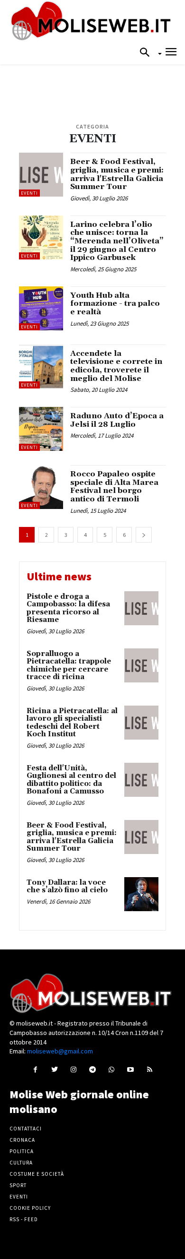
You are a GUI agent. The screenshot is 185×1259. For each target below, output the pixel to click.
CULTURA (21, 1162)
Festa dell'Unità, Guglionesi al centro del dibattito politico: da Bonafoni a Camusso (71, 780)
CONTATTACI (25, 1128)
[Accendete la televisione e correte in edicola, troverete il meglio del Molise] (41, 366)
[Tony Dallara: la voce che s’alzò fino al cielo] (141, 894)
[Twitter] (54, 1069)
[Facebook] (35, 1069)
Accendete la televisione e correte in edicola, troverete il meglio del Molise (116, 366)
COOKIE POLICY (30, 1208)
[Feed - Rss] (150, 1069)
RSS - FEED (23, 1219)
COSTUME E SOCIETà (36, 1174)
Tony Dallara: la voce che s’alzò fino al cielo (67, 886)
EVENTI (29, 193)
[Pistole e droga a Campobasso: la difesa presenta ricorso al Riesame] (141, 608)
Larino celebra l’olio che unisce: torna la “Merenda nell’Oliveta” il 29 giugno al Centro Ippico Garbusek (117, 241)
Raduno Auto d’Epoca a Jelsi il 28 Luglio (117, 420)
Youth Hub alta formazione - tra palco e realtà (115, 304)
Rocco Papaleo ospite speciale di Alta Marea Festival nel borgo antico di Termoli (114, 486)
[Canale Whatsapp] (112, 1069)
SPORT (18, 1185)
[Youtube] (131, 1069)
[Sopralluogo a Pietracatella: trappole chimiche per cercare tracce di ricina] (141, 665)
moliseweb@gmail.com (60, 1051)
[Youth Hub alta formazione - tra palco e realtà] (41, 308)
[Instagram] (73, 1069)
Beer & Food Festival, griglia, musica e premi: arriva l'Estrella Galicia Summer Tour (117, 174)
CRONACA (22, 1140)
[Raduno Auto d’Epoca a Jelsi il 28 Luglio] (41, 429)
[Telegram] (92, 1069)
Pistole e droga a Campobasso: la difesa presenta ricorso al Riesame (68, 608)
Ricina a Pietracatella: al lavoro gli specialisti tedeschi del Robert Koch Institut (72, 723)
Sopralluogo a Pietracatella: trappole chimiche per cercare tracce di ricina (69, 665)
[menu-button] (171, 53)
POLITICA (21, 1151)
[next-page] (144, 535)
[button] (147, 53)
